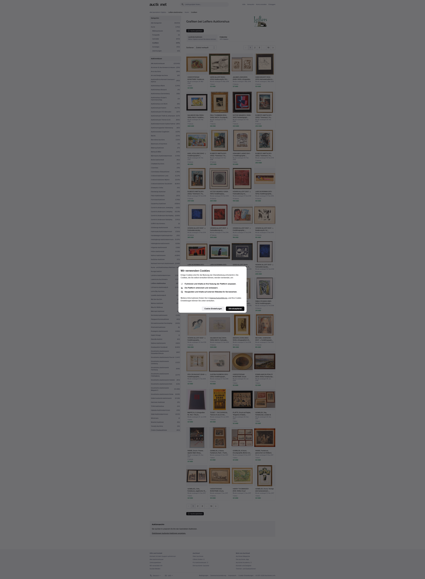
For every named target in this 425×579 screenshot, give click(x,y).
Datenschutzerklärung (218, 298)
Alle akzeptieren (235, 309)
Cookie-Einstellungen (213, 309)
